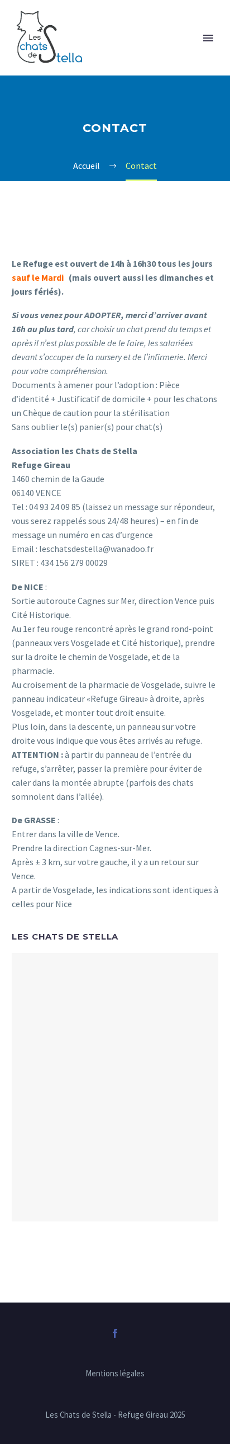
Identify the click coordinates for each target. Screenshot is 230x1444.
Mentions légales (115, 1374)
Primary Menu (208, 38)
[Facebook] (115, 1333)
